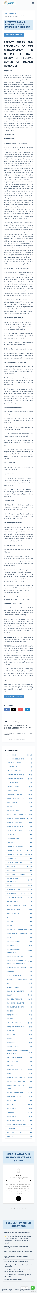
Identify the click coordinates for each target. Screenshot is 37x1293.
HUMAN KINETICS (12, 945)
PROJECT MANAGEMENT (15, 1058)
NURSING (10, 1019)
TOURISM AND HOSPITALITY (16, 1120)
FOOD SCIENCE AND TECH (16, 909)
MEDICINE (10, 1011)
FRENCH (9, 917)
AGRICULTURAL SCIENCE (15, 779)
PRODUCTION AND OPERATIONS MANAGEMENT (17, 1052)
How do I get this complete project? (18, 1232)
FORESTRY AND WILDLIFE (15, 913)
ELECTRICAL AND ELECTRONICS (12, 880)
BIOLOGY (10, 807)
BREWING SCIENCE (13, 811)
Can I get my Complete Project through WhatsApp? (18, 1265)
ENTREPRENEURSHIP (13, 889)
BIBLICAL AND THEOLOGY (15, 799)
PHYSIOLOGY (11, 1043)
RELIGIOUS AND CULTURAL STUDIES (16, 1087)
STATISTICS (10, 1112)
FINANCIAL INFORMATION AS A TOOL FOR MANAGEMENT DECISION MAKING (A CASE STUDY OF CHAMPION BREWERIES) (17, 727)
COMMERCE (11, 842)
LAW (8, 983)
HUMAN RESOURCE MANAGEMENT (13, 950)
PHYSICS (9, 1039)
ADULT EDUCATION (13, 767)
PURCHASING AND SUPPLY (16, 1078)
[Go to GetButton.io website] (33, 1291)
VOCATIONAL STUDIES (14, 1132)
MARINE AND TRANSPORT (15, 991)
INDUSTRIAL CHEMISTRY (15, 956)
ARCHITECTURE (12, 791)
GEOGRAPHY (11, 921)
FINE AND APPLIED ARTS (15, 901)
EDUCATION (11, 870)
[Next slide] (30, 1180)
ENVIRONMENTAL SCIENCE (16, 893)
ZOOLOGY (10, 1136)
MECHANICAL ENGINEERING (16, 1007)
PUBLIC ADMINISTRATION (15, 1070)
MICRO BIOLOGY (12, 1015)
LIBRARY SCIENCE (13, 987)
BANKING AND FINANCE (15, 795)
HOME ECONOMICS (13, 941)
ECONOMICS (11, 866)
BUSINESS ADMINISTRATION (16, 819)
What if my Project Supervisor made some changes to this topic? (17, 1270)
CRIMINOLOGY (11, 858)
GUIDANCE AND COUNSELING (17, 929)
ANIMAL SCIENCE (12, 783)
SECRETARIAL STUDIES (14, 1097)
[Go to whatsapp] (33, 1288)
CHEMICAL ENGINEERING (15, 830)
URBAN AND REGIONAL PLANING (18, 1124)
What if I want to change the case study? (16, 1257)
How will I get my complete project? (18, 1261)
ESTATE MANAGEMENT (14, 897)
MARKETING (11, 995)
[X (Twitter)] (13, 709)
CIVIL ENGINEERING (13, 838)
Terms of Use (14, 1291)
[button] (18, 1232)
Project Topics (19, 1289)
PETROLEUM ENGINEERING (16, 1027)
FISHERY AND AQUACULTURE (16, 905)
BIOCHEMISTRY (12, 803)
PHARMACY (10, 1031)
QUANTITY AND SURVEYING (16, 1082)
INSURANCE (11, 971)
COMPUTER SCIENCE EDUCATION (18, 854)
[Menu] (33, 3)
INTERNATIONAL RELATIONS (16, 975)
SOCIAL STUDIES (12, 1101)
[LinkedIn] (27, 709)
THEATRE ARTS (12, 1116)
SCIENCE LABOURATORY (15, 1093)
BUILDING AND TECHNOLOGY (17, 815)
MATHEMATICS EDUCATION (16, 1003)
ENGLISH (9, 885)
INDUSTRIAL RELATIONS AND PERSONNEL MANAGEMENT (16, 961)
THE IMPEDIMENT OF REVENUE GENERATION (16, 739)
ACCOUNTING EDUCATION (15, 759)
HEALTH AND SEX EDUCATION (17, 933)
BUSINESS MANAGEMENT (15, 827)
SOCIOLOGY (11, 1104)
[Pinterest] (20, 709)
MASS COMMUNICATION (15, 999)
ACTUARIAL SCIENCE (14, 763)
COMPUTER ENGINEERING (15, 846)
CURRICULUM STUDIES (14, 862)
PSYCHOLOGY (11, 1066)
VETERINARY (11, 1128)
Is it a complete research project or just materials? (18, 1252)
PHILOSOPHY (11, 1035)
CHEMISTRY (11, 834)
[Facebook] (7, 709)
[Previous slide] (6, 1180)
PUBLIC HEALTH (12, 1074)
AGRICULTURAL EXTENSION (16, 775)
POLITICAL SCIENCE (13, 1047)
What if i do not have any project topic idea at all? (17, 1275)
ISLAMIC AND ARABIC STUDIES (17, 979)
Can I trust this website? (14, 1280)
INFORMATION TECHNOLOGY (16, 967)
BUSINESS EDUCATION (14, 823)
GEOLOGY (10, 925)
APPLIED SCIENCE (13, 787)
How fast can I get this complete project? (16, 1247)
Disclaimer (5, 1291)
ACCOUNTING (11, 755)
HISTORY (9, 937)
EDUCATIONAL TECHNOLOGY (16, 874)
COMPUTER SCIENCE (14, 850)
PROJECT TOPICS (12, 1062)
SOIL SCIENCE (11, 1108)
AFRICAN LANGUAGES (14, 771)
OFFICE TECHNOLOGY (14, 1023)
